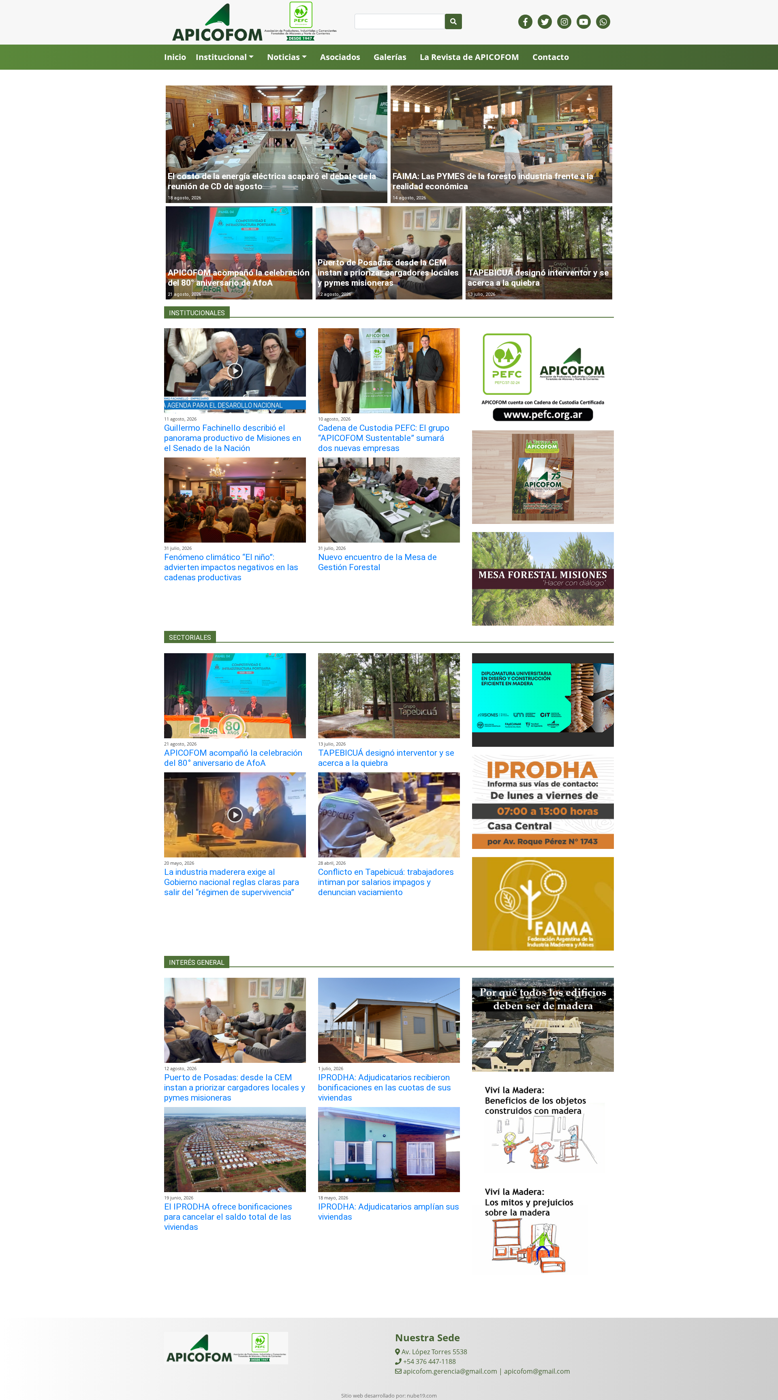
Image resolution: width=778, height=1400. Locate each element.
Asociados (340, 56)
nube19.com (422, 1395)
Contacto (550, 56)
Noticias (283, 56)
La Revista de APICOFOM (469, 56)
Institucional (221, 56)
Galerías (390, 56)
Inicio (175, 56)
